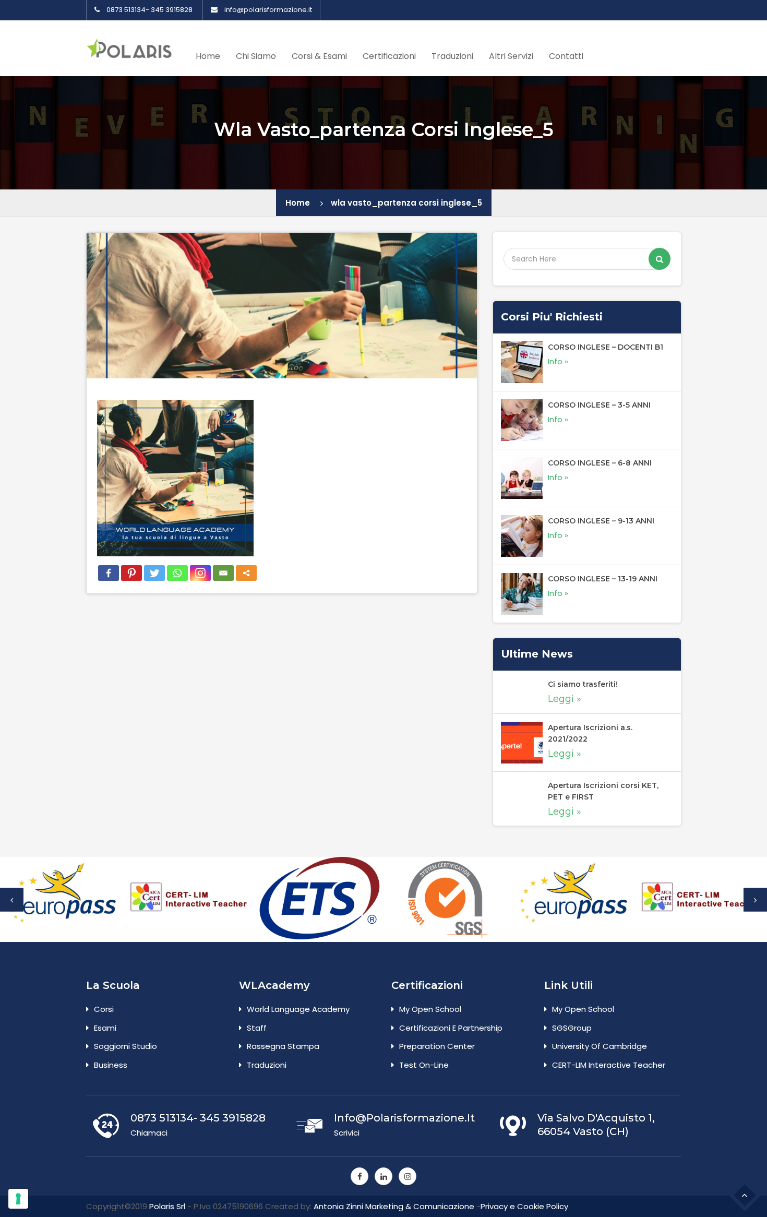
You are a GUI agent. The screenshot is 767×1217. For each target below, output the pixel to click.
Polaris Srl (167, 1206)
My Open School (430, 1009)
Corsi (104, 1009)
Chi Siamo (256, 56)
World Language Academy (298, 1009)
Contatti (566, 56)
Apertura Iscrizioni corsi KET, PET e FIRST (603, 791)
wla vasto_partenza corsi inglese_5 (406, 202)
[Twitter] (154, 573)
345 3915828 (172, 10)
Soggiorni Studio (125, 1046)
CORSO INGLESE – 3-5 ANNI (599, 405)
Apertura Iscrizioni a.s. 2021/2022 (590, 733)
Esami (105, 1027)
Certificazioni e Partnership (450, 1027)
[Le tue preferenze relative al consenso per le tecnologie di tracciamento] (18, 1199)
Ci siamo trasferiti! (583, 684)
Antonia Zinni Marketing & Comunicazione (394, 1206)
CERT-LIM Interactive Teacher (608, 1064)
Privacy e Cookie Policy (524, 1206)
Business (110, 1064)
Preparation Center (437, 1046)
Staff (257, 1027)
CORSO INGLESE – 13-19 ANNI (602, 578)
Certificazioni (389, 56)
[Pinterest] (131, 573)
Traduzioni (452, 56)
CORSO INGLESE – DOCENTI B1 (605, 347)
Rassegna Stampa (283, 1046)
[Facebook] (108, 573)
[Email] (223, 573)
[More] (246, 573)
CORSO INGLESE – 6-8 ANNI (600, 463)
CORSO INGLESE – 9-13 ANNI (601, 521)
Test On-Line (424, 1064)
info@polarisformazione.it (268, 10)
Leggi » (564, 699)
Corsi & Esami (319, 56)
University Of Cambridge (599, 1046)
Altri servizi (511, 56)
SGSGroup (572, 1027)
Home (208, 56)
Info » (558, 361)
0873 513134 (126, 10)
